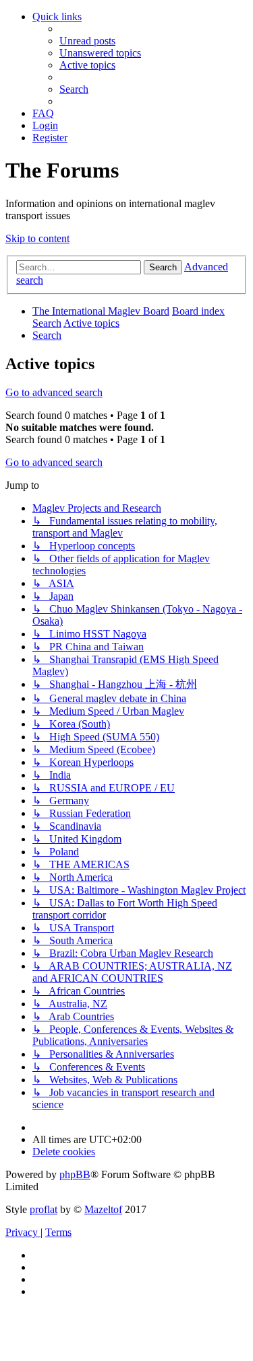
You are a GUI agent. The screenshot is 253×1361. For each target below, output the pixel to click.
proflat (43, 1209)
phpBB (74, 1174)
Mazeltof (103, 1209)
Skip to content (37, 238)
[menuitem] (87, 40)
